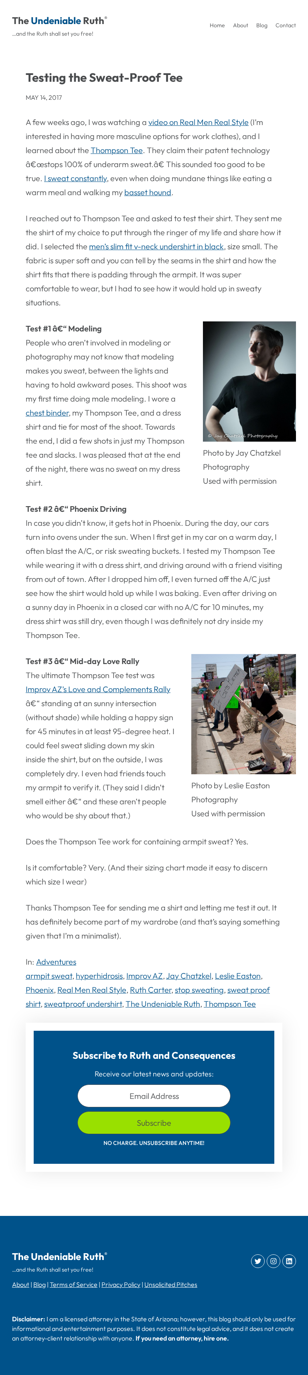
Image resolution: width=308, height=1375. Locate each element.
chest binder (47, 413)
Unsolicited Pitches (170, 1284)
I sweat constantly (75, 178)
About (20, 1284)
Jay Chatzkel (188, 976)
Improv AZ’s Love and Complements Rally (98, 689)
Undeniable (56, 20)
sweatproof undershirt (83, 1004)
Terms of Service (73, 1284)
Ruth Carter (150, 990)
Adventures (56, 962)
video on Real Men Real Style (198, 122)
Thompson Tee (117, 150)
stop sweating (199, 990)
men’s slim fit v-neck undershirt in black (156, 246)
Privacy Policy (120, 1284)
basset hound (147, 192)
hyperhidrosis (99, 976)
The (20, 20)
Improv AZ (144, 976)
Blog (39, 1284)
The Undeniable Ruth (163, 1004)
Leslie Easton (238, 976)
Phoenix (40, 990)
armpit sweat (49, 976)
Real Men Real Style (91, 990)
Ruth (93, 20)
